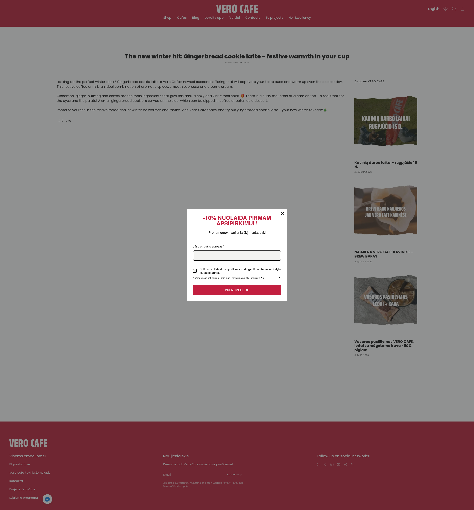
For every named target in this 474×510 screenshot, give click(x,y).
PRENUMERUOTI (237, 290)
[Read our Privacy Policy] (279, 278)
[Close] (282, 213)
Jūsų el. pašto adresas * (208, 246)
